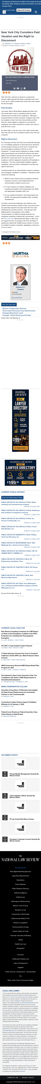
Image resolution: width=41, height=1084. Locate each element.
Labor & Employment (21, 963)
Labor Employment (11, 80)
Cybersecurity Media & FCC (20, 918)
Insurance (20, 954)
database (17, 1001)
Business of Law (20, 910)
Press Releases (20, 884)
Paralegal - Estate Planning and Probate (17, 315)
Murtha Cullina (25, 43)
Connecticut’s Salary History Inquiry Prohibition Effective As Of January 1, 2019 (18, 703)
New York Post (8, 218)
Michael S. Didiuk (18, 647)
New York (8, 83)
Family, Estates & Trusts (20, 931)
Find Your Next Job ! (9, 304)
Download (21, 88)
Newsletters (20, 880)
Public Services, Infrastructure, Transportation (20, 972)
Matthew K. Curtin (8, 706)
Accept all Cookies (9, 10)
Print (15, 88)
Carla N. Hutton (19, 640)
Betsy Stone (6, 660)
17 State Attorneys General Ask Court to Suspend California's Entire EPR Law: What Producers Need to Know (20, 656)
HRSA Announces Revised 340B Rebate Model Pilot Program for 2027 (20, 667)
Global (20, 940)
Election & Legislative (20, 923)
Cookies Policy (7, 6)
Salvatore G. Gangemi (12, 43)
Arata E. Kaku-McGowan (18, 660)
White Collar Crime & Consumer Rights (20, 980)
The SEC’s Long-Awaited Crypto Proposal (16, 646)
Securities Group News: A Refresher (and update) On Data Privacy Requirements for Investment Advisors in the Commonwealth (19, 692)
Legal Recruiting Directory (20, 876)
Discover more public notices (10, 593)
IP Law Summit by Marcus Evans (22, 819)
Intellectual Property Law (20, 959)
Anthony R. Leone (8, 696)
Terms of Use (14, 997)
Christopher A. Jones (22, 681)
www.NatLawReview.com (29, 1002)
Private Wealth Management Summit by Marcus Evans (24, 774)
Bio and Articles (17, 297)
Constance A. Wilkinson (19, 669)
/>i (24, 88)
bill (5, 144)
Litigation (21, 967)
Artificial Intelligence (20, 893)
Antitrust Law (20, 897)
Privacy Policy (25, 997)
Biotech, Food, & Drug (20, 905)
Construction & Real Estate (20, 914)
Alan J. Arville (7, 669)
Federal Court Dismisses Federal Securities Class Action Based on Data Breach (19, 713)
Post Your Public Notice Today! (12, 497)
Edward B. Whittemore (9, 716)
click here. (22, 1071)
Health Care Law (20, 944)
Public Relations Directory (20, 888)
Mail (18, 88)
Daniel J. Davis (7, 647)
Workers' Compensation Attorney (14, 308)
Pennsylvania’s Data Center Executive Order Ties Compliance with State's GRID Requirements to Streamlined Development (19, 677)
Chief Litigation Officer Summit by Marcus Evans (22, 796)
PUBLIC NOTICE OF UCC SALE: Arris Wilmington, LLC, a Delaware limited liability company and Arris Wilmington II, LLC (19, 586)
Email (16, 292)
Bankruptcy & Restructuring (20, 901)
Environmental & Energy (21, 927)
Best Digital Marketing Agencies (20, 871)
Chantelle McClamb (9, 681)
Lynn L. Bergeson (8, 640)
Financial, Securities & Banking (20, 935)
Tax (20, 976)
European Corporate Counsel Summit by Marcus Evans (25, 840)
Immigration (20, 948)
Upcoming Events (9, 755)
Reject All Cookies (23, 10)
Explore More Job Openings (9, 318)
